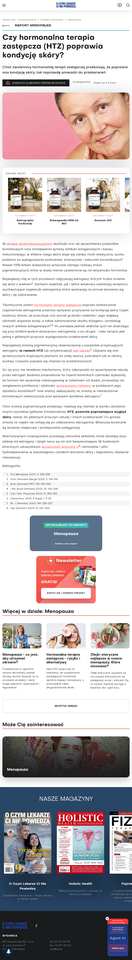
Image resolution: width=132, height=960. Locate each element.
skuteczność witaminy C (60, 447)
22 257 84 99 (62, 942)
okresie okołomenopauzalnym (29, 244)
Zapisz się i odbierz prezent (66, 593)
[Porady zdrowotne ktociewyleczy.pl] (8, 951)
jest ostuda (81, 350)
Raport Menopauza (32, 25)
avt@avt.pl (56, 949)
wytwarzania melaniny (73, 385)
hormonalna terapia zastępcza (58, 305)
